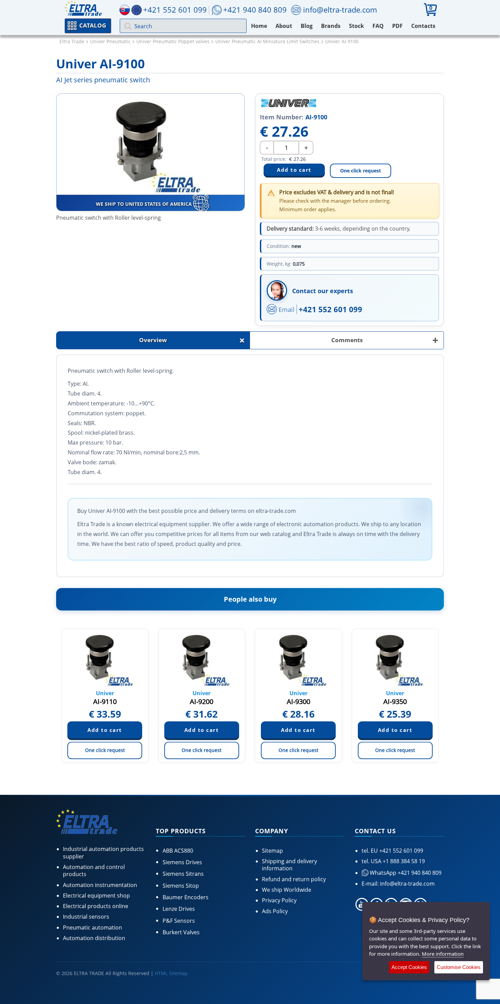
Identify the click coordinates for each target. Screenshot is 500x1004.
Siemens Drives (182, 862)
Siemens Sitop (181, 885)
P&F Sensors (179, 920)
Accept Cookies (409, 967)
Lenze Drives (179, 909)
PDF (397, 26)
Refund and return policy (294, 879)
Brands (330, 26)
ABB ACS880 (178, 850)
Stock (356, 26)
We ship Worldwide (286, 889)
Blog (307, 26)
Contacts (423, 26)
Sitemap (272, 850)
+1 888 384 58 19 (403, 861)
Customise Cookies (459, 967)
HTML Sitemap (171, 973)
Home (259, 26)
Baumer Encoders (186, 897)
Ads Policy (275, 911)
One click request (360, 170)
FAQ (378, 26)
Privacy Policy (279, 900)
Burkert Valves (181, 932)
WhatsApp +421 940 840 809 (404, 872)
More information (443, 953)
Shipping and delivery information (289, 864)
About (284, 26)
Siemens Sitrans (183, 873)
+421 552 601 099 (330, 309)
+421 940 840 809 (255, 9)
